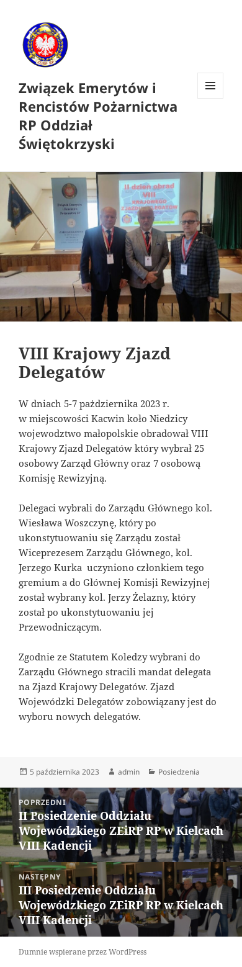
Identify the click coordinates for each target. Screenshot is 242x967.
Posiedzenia (179, 772)
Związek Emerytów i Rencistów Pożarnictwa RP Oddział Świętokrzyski (98, 115)
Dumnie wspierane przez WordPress (82, 952)
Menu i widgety (210, 98)
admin (129, 772)
